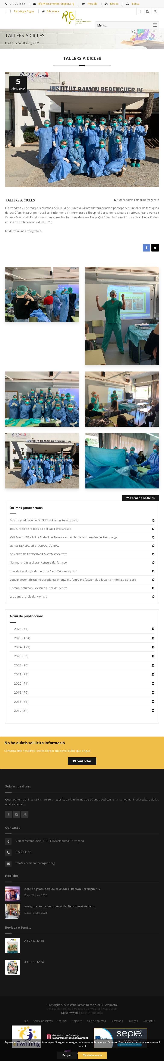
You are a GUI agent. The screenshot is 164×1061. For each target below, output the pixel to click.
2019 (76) (21, 692)
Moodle (92, 4)
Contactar (83, 761)
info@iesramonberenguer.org (56, 4)
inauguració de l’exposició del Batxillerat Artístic (40, 529)
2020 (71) (21, 683)
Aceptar (67, 1055)
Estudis (61, 1021)
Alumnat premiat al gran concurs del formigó (38, 562)
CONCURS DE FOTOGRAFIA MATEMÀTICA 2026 (38, 554)
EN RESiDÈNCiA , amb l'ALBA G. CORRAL (34, 546)
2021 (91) (21, 674)
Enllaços (133, 1021)
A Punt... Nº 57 (34, 962)
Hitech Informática (91, 1013)
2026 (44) (21, 629)
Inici (26, 1021)
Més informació (92, 1055)
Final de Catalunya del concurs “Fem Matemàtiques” (43, 571)
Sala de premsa (96, 1021)
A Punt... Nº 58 (34, 941)
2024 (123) (22, 647)
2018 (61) (21, 701)
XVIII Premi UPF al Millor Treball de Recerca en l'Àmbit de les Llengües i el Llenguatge (63, 537)
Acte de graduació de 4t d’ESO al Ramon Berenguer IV (44, 520)
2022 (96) (21, 665)
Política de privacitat (87, 1009)
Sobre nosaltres (43, 1021)
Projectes (76, 1021)
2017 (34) (21, 710)
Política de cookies (59, 1009)
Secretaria (117, 1021)
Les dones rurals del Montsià (28, 596)
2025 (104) (22, 638)
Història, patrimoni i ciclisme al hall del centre (38, 588)
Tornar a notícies (142, 498)
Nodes (114, 4)
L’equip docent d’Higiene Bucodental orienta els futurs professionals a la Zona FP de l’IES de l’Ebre (73, 580)
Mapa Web (110, 1009)
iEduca (135, 4)
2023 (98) (21, 656)
